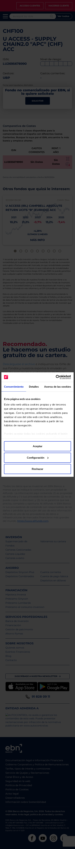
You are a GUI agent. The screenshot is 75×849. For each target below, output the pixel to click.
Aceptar (37, 446)
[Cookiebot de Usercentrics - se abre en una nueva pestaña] (55, 377)
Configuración (35, 457)
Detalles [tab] (34, 386)
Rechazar (37, 468)
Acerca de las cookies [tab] (57, 386)
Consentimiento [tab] (14, 386)
